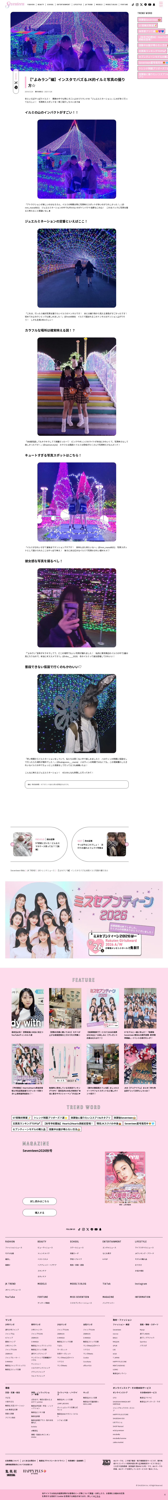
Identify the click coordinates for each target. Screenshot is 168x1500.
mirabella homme (119, 1438)
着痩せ (7, 1265)
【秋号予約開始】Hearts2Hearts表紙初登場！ (68, 1123)
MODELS (99, 4)
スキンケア (42, 1270)
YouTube (10, 1297)
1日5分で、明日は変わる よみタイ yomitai (41, 1400)
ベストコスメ (43, 1259)
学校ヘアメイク (76, 1259)
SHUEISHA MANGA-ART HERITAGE (122, 1402)
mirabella (116, 1434)
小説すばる (9, 1401)
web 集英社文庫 (11, 1409)
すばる (7, 1397)
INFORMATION (142, 1297)
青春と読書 (9, 1413)
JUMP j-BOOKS (63, 1403)
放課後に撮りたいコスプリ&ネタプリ (90, 1117)
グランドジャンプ (38, 1372)
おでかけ (138, 1265)
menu (160, 6)
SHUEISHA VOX (118, 1418)
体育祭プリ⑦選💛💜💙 (151, 31)
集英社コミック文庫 (13, 1369)
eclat (115, 1353)
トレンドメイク (44, 1253)
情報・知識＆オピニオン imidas (40, 1435)
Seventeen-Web (17, 870)
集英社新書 (35, 1416)
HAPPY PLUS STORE (120, 1414)
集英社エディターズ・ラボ (150, 1401)
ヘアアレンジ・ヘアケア (47, 1265)
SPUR (115, 1345)
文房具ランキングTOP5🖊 (152, 51)
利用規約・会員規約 (75, 1460)
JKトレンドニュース (46, 870)
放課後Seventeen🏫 (150, 19)
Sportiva (143, 1341)
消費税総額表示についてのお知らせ (19, 1464)
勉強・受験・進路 (77, 1265)
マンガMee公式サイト (65, 1357)
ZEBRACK (8, 1353)
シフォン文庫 (62, 1420)
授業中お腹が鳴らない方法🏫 (64, 1129)
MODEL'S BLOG (111, 4)
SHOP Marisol (118, 1426)
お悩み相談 (139, 1270)
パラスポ (143, 1345)
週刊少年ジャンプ (12, 1329)
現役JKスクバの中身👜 (109, 1123)
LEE (114, 1349)
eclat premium (118, 1430)
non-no (115, 1333)
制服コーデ (74, 1253)
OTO (114, 1397)
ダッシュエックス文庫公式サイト (67, 1408)
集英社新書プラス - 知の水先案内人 (42, 1421)
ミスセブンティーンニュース (81, 1303)
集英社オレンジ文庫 (65, 1399)
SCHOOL (50, 4)
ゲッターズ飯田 (43, 1303)
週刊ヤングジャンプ (38, 1353)
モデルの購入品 (141, 1259)
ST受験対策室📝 (147, 25)
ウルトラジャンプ (38, 1376)
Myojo (142, 1329)
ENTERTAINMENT (63, 4)
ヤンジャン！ (36, 1364)
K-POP (105, 1259)
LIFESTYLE (78, 4)
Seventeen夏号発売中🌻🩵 (139, 1123)
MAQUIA (116, 1341)
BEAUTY (41, 4)
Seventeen (117, 1329)
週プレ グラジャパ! (147, 1337)
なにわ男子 (107, 1253)
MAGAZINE (108, 1297)
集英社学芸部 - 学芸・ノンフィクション (42, 1407)
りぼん (59, 1345)
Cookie (86, 1357)
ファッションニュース (13, 1247)
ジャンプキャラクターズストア (124, 1409)
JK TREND (89, 4)
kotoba (34, 1426)
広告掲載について (12, 1460)
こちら (97, 1496)
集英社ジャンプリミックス (15, 1365)
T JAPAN (116, 1357)
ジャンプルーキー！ (12, 1357)
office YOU (87, 1365)
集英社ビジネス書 (38, 1412)
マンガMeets (62, 1365)
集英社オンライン (120, 1373)
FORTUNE (124, 4)
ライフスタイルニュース (144, 1247)
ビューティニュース (45, 1247)
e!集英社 (34, 1430)
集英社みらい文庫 (90, 1397)
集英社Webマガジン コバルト (67, 1415)
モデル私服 (9, 1253)
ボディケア (42, 1276)
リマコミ (60, 1361)
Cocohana (87, 1361)
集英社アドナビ (146, 1397)
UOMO (115, 1369)
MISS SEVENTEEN (79, 1297)
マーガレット (62, 1349)
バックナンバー (109, 1303)
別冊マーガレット (64, 1353)
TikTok (107, 1283)
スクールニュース (77, 1247)
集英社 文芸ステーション (14, 1405)
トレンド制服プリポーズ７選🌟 (50, 1117)
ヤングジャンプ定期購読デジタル (41, 1358)
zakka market (118, 1442)
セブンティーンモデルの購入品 (29, 1129)
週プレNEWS (145, 1333)
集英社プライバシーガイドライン (52, 1460)
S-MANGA (9, 1361)
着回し (7, 1259)
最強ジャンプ (10, 1341)
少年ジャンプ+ (10, 1345)
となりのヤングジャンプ (40, 1368)
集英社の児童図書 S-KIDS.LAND (91, 1402)
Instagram (141, 1283)
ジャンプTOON (11, 1349)
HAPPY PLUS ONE (120, 1361)
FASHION (31, 4)
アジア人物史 (10, 1417)
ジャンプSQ (9, 1333)
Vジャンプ (9, 1337)
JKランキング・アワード (144, 1253)
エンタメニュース (109, 1247)
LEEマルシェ (117, 1422)
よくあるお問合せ (29, 1460)
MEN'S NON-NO (119, 1365)
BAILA (115, 1337)
